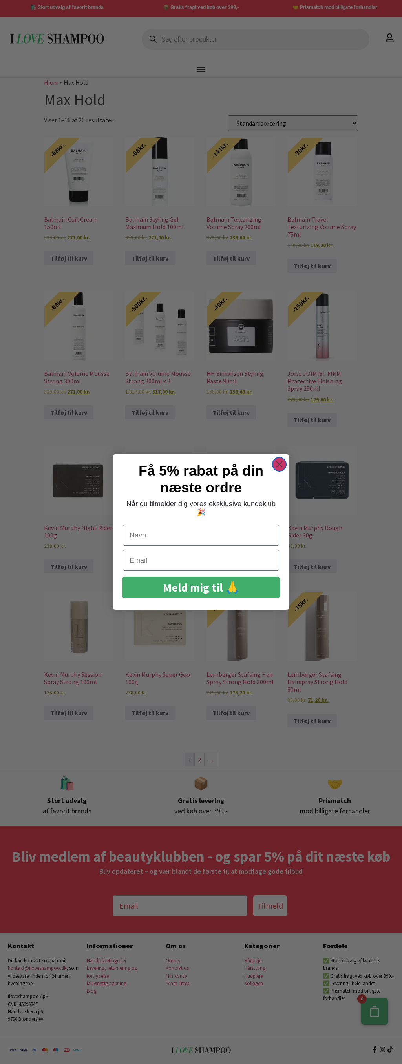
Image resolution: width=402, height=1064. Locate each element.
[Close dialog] (279, 464)
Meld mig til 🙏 (201, 587)
